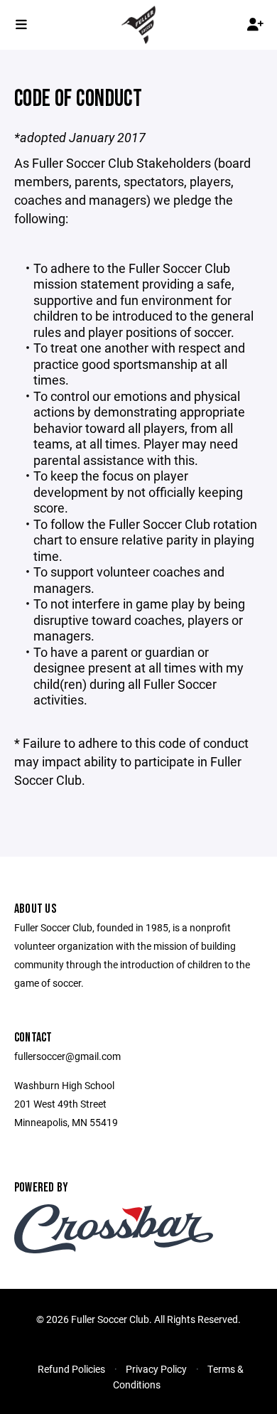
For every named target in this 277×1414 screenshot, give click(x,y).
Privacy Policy (156, 1369)
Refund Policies (71, 1369)
